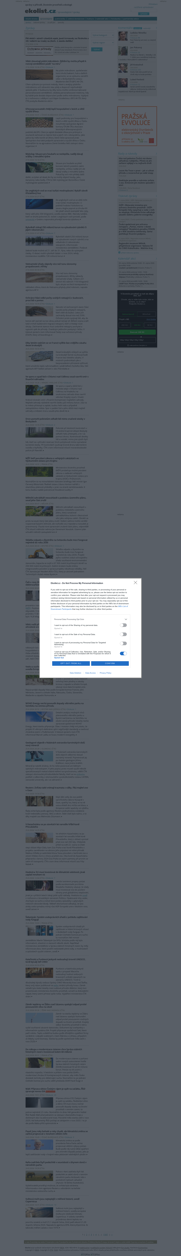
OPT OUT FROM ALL (71, 663)
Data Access (90, 673)
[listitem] (90, 619)
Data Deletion (75, 673)
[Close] (136, 583)
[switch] (123, 625)
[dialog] (90, 628)
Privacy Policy (105, 673)
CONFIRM (110, 663)
